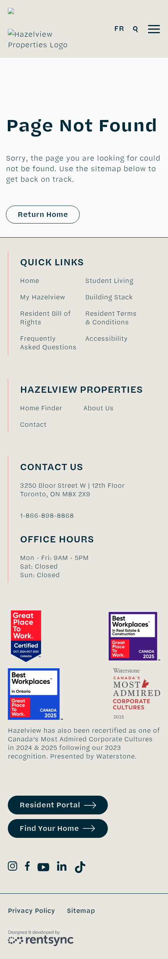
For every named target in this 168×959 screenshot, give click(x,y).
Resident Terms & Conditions (111, 317)
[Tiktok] (80, 868)
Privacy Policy (31, 910)
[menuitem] (48, 280)
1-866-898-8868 (47, 515)
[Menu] (154, 29)
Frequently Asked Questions (48, 342)
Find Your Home (49, 828)
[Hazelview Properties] (43, 29)
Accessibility (106, 338)
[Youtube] (43, 868)
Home (29, 280)
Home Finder (41, 408)
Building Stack (109, 297)
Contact (33, 424)
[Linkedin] (61, 867)
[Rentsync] (40, 938)
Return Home (43, 214)
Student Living (109, 280)
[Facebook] (27, 867)
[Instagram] (12, 867)
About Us (98, 408)
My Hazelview (42, 297)
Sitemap (81, 910)
